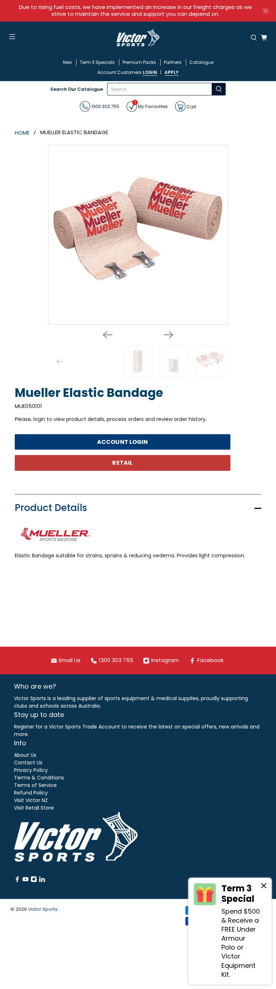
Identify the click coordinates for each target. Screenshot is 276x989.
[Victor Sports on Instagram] (34, 880)
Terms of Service (35, 785)
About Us (25, 755)
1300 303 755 (104, 106)
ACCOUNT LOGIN (122, 442)
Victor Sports (43, 909)
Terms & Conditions (39, 777)
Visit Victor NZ (31, 800)
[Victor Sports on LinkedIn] (42, 880)
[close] (265, 10)
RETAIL (122, 463)
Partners (172, 62)
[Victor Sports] (138, 37)
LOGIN (150, 72)
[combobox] (159, 89)
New (67, 62)
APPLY (172, 72)
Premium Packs (139, 62)
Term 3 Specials (97, 62)
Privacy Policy (31, 770)
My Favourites (151, 105)
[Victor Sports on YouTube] (25, 880)
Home (22, 132)
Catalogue (201, 62)
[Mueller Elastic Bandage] (138, 234)
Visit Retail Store (34, 807)
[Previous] (107, 334)
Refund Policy (31, 792)
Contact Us (28, 762)
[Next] (168, 334)
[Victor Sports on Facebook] (17, 880)
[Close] (264, 887)
